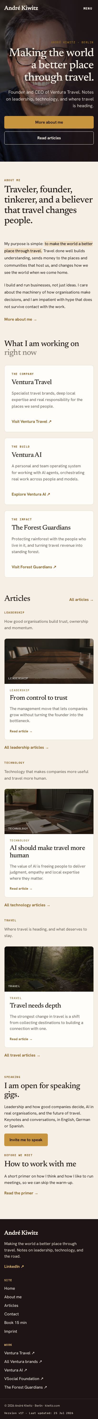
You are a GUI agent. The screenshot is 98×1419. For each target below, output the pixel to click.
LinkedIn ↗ (14, 1266)
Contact (11, 1314)
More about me (49, 122)
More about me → (20, 319)
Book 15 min (15, 1322)
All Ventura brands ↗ (23, 1361)
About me (13, 1296)
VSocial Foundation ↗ (24, 1378)
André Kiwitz (21, 8)
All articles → (81, 599)
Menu (87, 8)
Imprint (10, 1331)
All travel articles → (22, 1055)
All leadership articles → (26, 747)
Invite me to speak (26, 1139)
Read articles (49, 137)
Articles (11, 1305)
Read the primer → (21, 1193)
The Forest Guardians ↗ (25, 1387)
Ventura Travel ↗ (19, 1353)
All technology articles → (27, 904)
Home (9, 1288)
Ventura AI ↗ (15, 1370)
